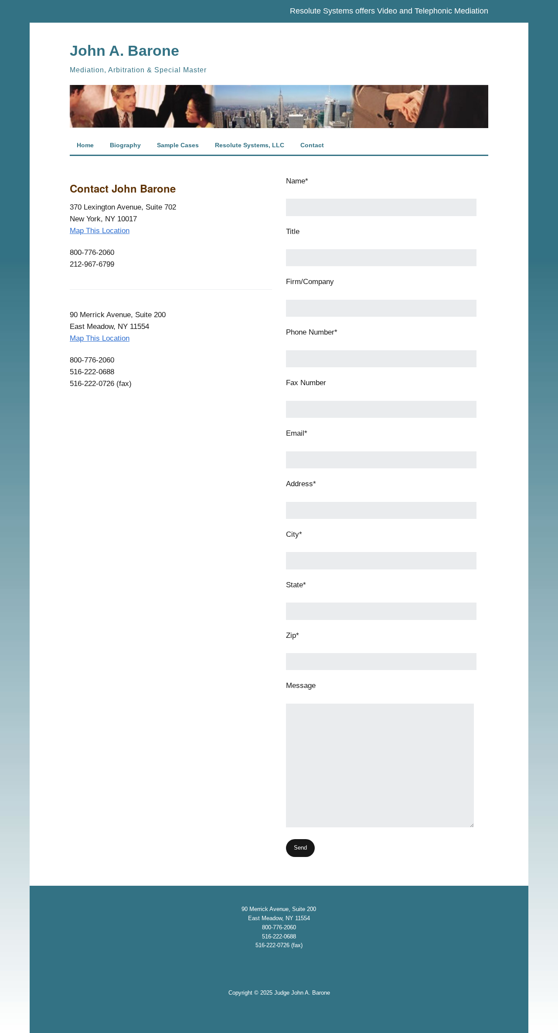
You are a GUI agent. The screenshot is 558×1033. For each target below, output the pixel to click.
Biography (125, 145)
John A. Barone (124, 50)
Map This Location (99, 231)
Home (85, 145)
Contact (312, 145)
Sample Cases (178, 145)
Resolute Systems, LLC (249, 145)
